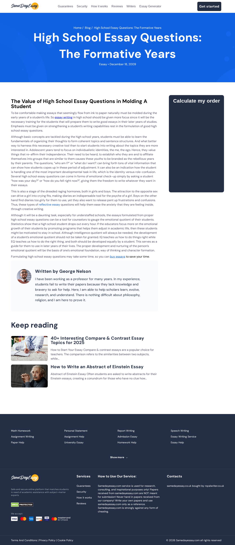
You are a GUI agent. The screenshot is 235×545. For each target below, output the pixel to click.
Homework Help (127, 442)
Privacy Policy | (48, 540)
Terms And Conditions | (25, 540)
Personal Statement (75, 430)
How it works (99, 6)
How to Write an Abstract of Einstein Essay (97, 367)
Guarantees (65, 6)
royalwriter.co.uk (214, 485)
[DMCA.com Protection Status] (25, 504)
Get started (209, 6)
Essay (103, 64)
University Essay (74, 442)
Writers (131, 6)
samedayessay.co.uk (179, 485)
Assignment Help (74, 436)
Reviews (117, 6)
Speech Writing (180, 430)
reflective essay (49, 204)
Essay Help (177, 442)
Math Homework (20, 430)
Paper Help (17, 442)
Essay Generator (150, 6)
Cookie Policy (65, 540)
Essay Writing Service (183, 436)
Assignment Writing (22, 436)
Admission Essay (127, 436)
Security (82, 6)
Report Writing (126, 430)
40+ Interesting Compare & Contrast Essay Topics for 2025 (97, 340)
